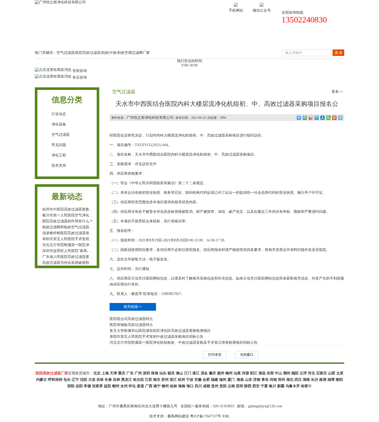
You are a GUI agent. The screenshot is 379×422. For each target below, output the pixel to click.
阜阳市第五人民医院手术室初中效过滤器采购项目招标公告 (89, 239)
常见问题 (59, 145)
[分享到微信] (328, 118)
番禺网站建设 (178, 416)
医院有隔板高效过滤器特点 (131, 325)
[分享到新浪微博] (311, 118)
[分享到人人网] (322, 118)
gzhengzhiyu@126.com (265, 406)
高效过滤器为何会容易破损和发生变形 (73, 263)
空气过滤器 (61, 135)
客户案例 (168, 39)
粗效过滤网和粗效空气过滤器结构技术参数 (76, 227)
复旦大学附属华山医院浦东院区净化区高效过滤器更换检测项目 (160, 331)
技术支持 (206, 39)
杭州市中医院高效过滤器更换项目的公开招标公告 (82, 209)
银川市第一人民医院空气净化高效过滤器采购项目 (82, 215)
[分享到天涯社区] (340, 118)
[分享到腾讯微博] (317, 118)
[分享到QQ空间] (305, 118)
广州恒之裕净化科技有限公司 (150, 118)
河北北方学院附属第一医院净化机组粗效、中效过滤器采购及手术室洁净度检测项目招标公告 (184, 342)
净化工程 (59, 155)
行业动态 (59, 114)
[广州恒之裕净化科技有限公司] (60, 2)
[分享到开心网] (334, 118)
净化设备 (59, 124)
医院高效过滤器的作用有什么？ (67, 221)
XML (226, 416)
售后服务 (244, 39)
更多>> (337, 92)
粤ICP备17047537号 (205, 416)
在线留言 (283, 39)
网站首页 (54, 39)
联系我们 (321, 39)
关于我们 (92, 39)
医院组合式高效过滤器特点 (131, 319)
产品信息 (130, 39)
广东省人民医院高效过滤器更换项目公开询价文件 (82, 257)
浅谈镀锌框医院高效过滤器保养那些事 (73, 233)
